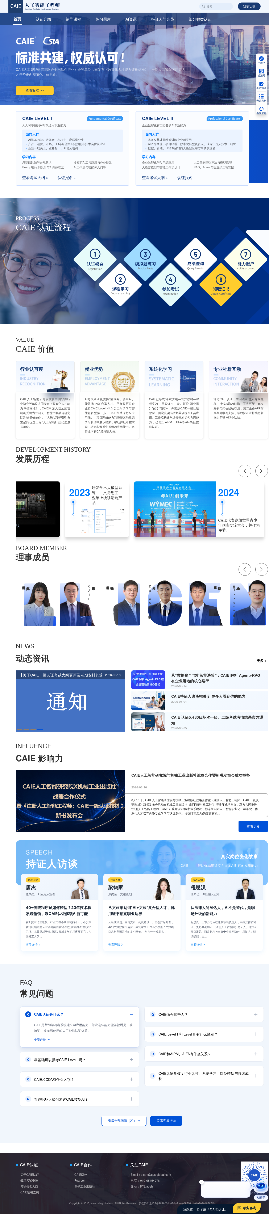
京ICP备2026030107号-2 (163, 1203)
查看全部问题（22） (124, 1121)
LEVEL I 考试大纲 (39, 83)
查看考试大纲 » (35, 177)
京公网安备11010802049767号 (197, 1203)
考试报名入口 (29, 1186)
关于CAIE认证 (29, 1174)
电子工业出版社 (84, 1186)
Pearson (80, 1180)
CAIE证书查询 (29, 1192)
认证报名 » (67, 177)
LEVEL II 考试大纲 (82, 83)
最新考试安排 (29, 1180)
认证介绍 (43, 19)
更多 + (261, 660)
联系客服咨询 (166, 1120)
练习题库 (103, 19)
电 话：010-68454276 (145, 1180)
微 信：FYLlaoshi (142, 1186)
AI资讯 (131, 19)
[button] (138, 100)
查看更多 (253, 826)
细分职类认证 (200, 19)
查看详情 (32, 944)
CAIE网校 (80, 1174)
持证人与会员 (162, 19)
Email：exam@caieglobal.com (151, 1174)
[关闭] (201, 1182)
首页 (17, 19)
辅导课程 (73, 19)
